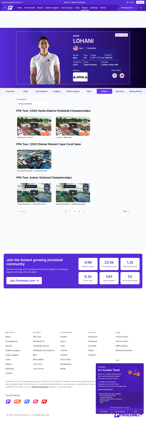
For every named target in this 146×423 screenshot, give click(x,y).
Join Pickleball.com (22, 280)
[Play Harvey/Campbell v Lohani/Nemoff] (34, 159)
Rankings (94, 8)
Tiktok (91, 350)
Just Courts (38, 368)
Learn (63, 341)
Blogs (63, 368)
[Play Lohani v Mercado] (73, 126)
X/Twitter (92, 346)
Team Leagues (67, 8)
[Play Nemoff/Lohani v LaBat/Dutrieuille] (73, 192)
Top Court (37, 364)
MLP (35, 355)
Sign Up (140, 2)
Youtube (92, 355)
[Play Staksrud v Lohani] (34, 126)
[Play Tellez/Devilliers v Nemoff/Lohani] (34, 192)
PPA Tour (37, 337)
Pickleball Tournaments (43, 350)
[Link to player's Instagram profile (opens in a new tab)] (114, 75)
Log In (131, 2)
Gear (63, 346)
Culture (64, 350)
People (64, 337)
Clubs (77, 8)
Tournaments (29, 8)
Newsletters (66, 364)
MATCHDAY (38, 359)
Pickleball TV (39, 341)
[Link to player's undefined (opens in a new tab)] (80, 76)
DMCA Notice (122, 346)
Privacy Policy (122, 337)
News (19, 8)
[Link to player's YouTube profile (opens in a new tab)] (122, 75)
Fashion (64, 355)
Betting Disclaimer (124, 350)
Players (85, 8)
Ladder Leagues (52, 8)
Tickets (103, 8)
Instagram (92, 337)
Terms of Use (122, 341)
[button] (8, 8)
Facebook (92, 341)
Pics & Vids (65, 359)
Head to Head (121, 35)
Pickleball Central (41, 346)
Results (40, 8)
